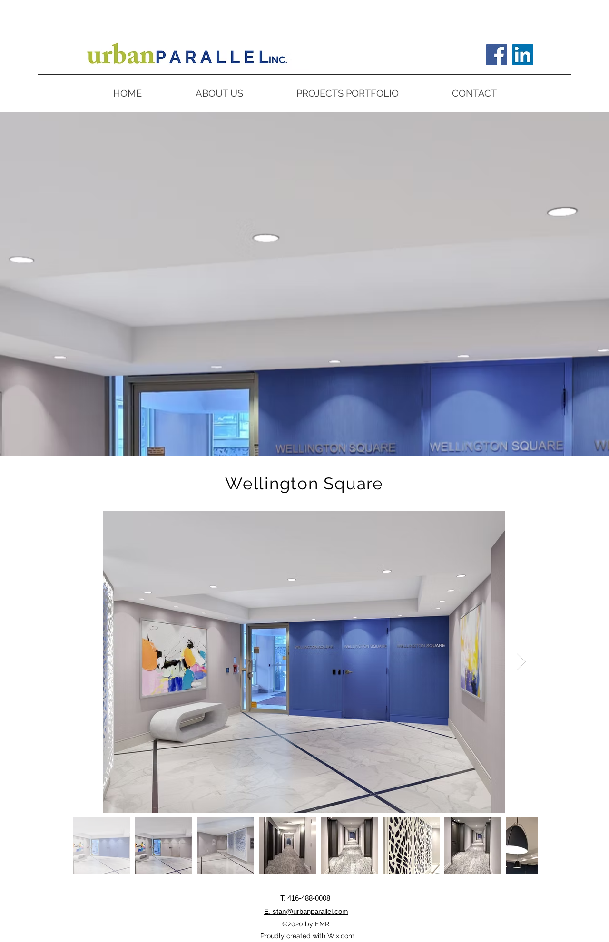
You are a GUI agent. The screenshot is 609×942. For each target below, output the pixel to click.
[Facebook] (496, 54)
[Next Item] (521, 661)
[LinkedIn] (522, 54)
